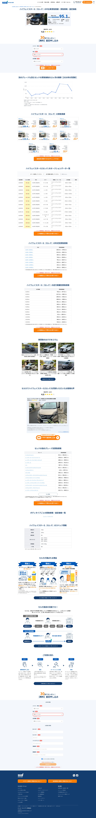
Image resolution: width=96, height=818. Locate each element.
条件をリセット (64, 174)
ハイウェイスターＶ (29, 470)
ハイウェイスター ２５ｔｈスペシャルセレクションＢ (36, 485)
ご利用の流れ (52, 2)
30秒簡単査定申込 (88, 2)
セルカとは (20, 788)
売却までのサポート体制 (22, 798)
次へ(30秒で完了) (48, 68)
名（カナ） (35, 735)
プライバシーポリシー (25, 806)
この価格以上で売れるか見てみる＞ (48, 233)
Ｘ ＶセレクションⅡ (29, 455)
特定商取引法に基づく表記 (42, 806)
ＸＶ (26, 465)
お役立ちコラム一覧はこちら (47, 379)
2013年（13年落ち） (29, 265)
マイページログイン (41, 798)
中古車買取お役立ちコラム (62, 792)
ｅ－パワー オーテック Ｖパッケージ (32, 457)
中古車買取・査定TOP (15, 6)
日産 (30, 6)
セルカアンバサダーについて (43, 790)
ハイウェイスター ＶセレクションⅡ (32, 487)
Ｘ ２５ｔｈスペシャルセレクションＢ (33, 467)
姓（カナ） (35, 729)
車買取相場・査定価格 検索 (24, 6)
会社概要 (19, 806)
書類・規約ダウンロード (51, 806)
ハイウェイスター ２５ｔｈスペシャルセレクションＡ (36, 475)
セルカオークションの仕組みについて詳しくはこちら (47, 646)
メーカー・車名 (36, 46)
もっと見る (48, 494)
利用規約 (43, 762)
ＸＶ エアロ (27, 472)
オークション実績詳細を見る (64, 431)
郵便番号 (34, 752)
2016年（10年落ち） (29, 259)
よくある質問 (20, 802)
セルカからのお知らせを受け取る (48, 759)
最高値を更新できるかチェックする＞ (48, 159)
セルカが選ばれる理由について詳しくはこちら (47, 597)
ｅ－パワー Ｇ (28, 462)
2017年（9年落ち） (29, 257)
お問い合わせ (58, 806)
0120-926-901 (78, 2)
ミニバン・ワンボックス (48, 516)
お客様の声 (58, 2)
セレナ (33, 6)
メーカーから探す (40, 2)
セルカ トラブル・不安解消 (22, 800)
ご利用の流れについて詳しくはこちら (47, 683)
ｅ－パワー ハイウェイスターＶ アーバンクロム (34, 482)
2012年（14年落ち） (29, 267)
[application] (48, 90)
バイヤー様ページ (41, 800)
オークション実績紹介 (62, 790)
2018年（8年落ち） (29, 254)
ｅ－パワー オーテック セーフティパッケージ (34, 480)
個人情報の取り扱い (48, 762)
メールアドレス (36, 740)
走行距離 (34, 58)
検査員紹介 (40, 796)
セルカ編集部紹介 (41, 794)
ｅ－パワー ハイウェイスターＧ (31, 490)
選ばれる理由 (46, 2)
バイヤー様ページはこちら (65, 2)
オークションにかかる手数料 (23, 796)
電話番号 (34, 746)
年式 (33, 51)
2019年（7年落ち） (29, 252)
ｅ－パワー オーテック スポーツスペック (33, 460)
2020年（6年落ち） (29, 249)
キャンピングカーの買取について (64, 794)
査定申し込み (60, 796)
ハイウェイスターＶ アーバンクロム (32, 477)
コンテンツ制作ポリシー (33, 806)
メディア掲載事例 (41, 792)
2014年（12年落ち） (29, 262)
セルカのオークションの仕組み (23, 792)
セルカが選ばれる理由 (22, 790)
